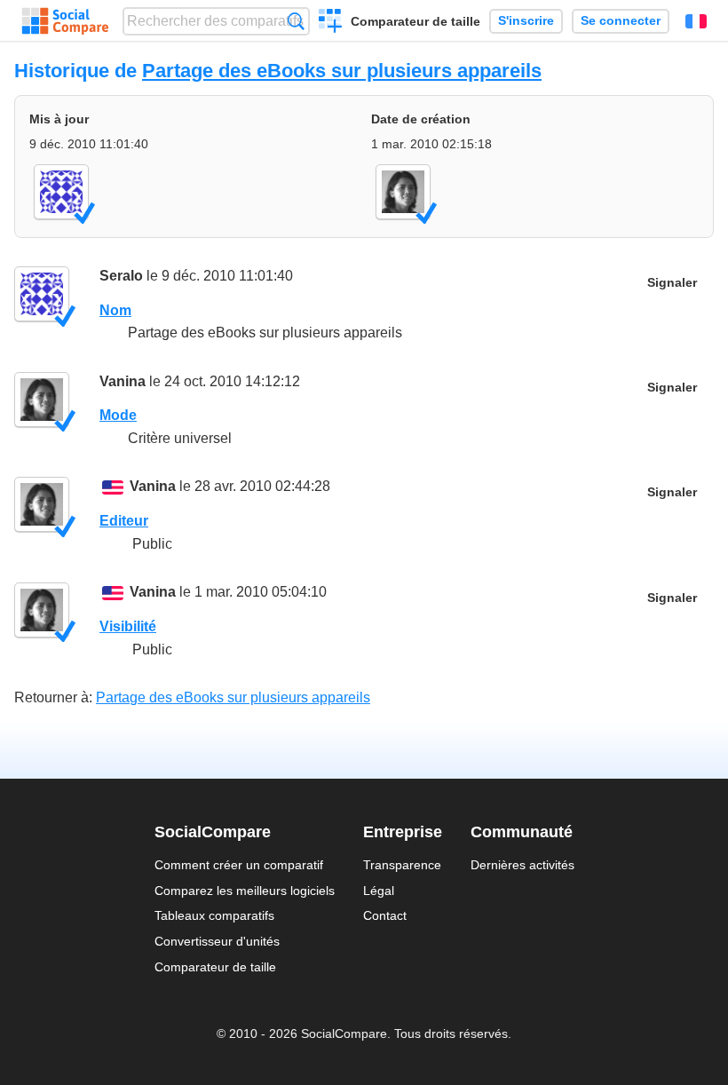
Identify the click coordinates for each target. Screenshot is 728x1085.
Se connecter (621, 21)
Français (696, 21)
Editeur (123, 520)
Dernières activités (522, 865)
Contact (385, 915)
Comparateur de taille (415, 21)
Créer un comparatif (331, 23)
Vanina (122, 381)
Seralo (121, 275)
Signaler (672, 282)
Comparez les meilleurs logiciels (244, 890)
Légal (378, 890)
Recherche (296, 20)
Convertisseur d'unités (217, 941)
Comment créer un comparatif (238, 865)
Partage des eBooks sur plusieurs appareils (342, 70)
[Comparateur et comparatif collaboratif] (65, 21)
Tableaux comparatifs (214, 915)
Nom (115, 310)
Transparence (402, 865)
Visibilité (127, 626)
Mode (118, 415)
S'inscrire (526, 21)
